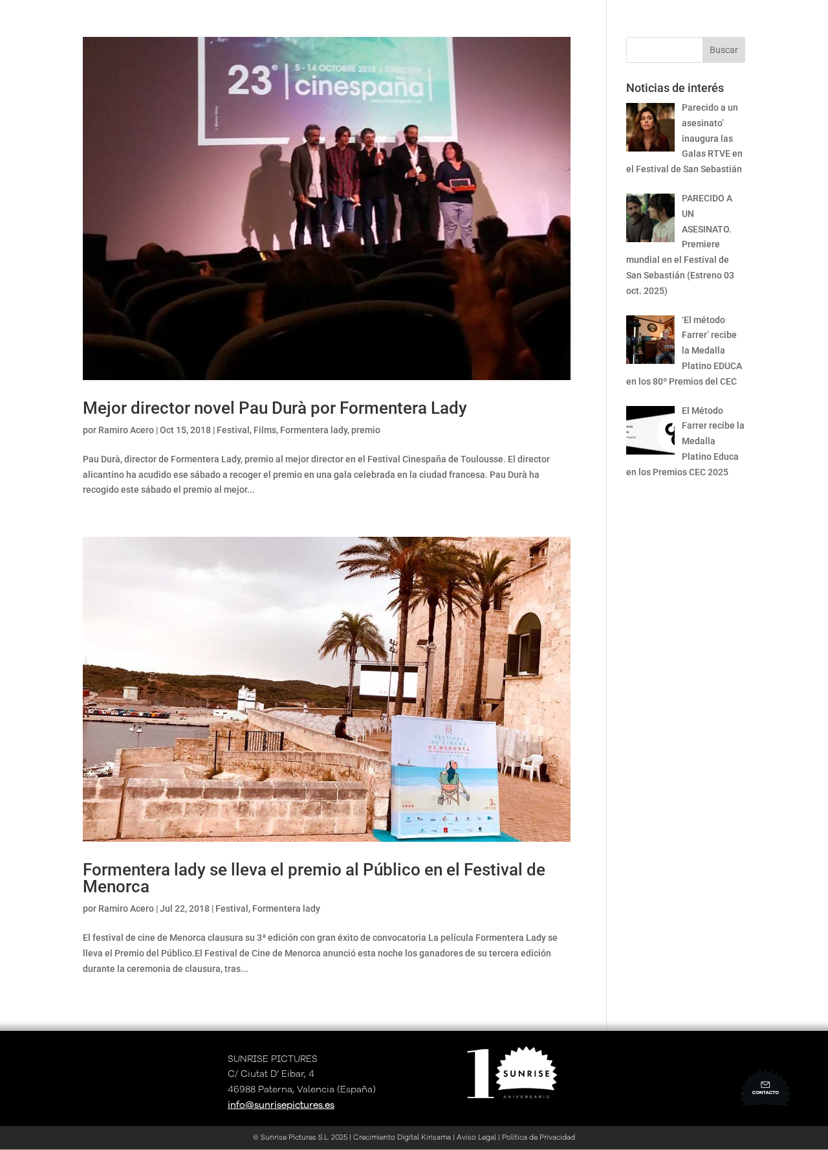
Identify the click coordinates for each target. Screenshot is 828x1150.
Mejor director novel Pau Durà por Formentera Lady (275, 408)
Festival (233, 430)
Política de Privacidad (538, 1137)
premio (365, 430)
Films (265, 430)
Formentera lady (313, 430)
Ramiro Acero (126, 430)
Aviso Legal (476, 1137)
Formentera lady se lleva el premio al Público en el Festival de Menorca (314, 878)
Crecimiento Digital (385, 1137)
